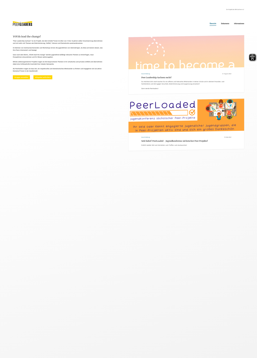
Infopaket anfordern (43, 77)
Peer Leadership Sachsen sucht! (156, 78)
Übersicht (213, 23)
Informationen (239, 23)
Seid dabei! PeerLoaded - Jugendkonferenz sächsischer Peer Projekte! (174, 141)
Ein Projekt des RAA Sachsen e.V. (235, 9)
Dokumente (225, 23)
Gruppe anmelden (21, 77)
